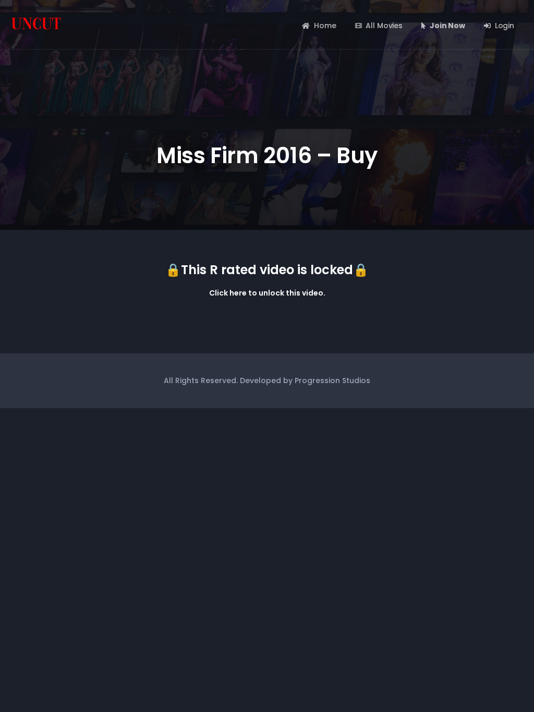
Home (325, 25)
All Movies (384, 25)
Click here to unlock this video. (267, 293)
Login (504, 25)
